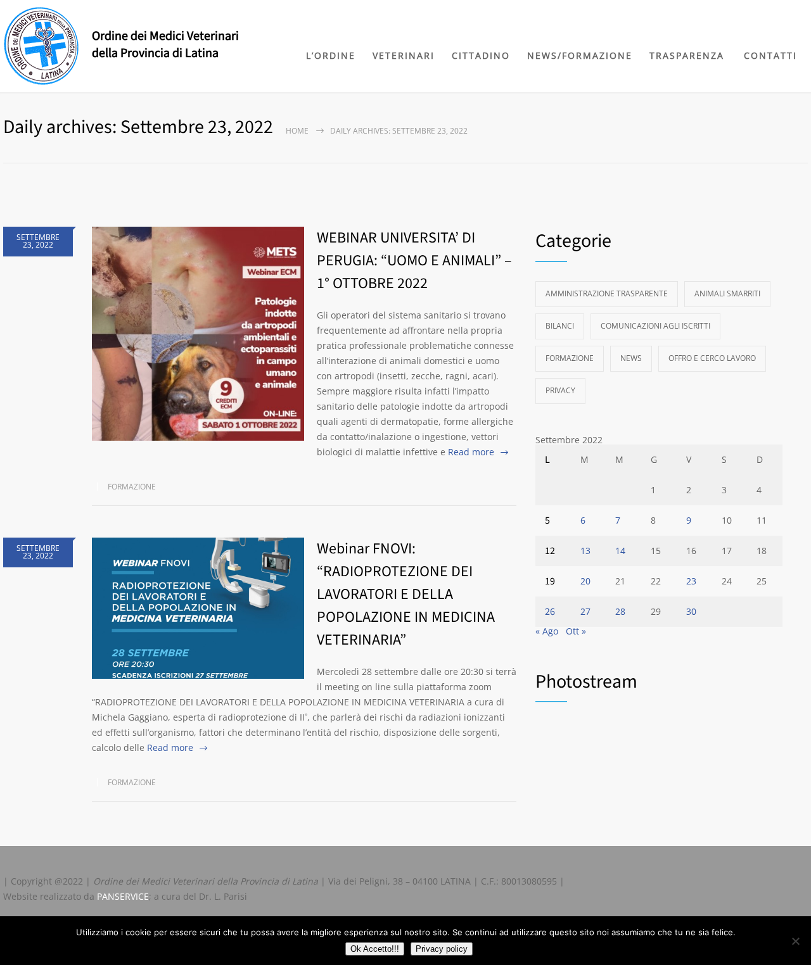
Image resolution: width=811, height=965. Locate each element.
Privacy (560, 390)
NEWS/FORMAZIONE (579, 55)
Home (297, 130)
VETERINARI (404, 55)
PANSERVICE (123, 896)
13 (585, 551)
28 (620, 611)
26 (550, 612)
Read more (471, 452)
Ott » (576, 631)
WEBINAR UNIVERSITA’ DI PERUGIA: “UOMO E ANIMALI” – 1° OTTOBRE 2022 (414, 260)
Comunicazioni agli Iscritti (655, 325)
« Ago (546, 631)
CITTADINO (481, 55)
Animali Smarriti (727, 293)
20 (585, 581)
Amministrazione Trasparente (607, 293)
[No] (795, 941)
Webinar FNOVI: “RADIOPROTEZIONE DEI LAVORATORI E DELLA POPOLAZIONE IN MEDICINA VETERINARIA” (406, 594)
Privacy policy (442, 949)
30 (691, 611)
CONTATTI (770, 55)
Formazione (132, 486)
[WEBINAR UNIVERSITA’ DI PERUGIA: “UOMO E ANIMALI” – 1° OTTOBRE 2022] (198, 334)
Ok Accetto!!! (374, 949)
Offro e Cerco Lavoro (712, 358)
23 (691, 581)
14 (620, 551)
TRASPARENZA (686, 55)
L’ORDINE (330, 55)
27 (585, 611)
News (631, 358)
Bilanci (560, 325)
